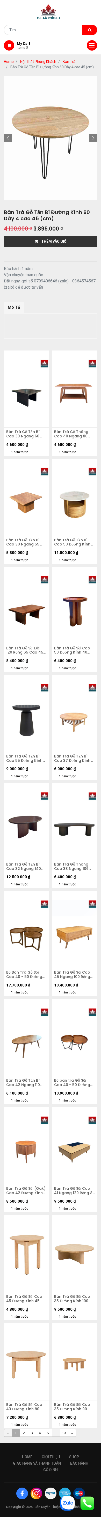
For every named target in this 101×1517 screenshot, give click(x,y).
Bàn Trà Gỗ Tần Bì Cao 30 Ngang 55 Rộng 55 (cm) (23, 542)
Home (9, 62)
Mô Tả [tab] (14, 307)
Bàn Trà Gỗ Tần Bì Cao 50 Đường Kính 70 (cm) (72, 542)
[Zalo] (67, 1502)
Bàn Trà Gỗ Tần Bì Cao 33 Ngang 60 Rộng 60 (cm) (23, 434)
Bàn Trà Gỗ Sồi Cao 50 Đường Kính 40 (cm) (72, 650)
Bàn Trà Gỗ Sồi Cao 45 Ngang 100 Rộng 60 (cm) (72, 974)
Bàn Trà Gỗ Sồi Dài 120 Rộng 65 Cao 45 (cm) (24, 650)
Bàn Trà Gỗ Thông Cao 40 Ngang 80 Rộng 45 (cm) (71, 434)
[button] (8, 138)
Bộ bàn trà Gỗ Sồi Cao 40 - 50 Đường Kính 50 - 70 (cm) (72, 1082)
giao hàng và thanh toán (37, 1463)
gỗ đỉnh (50, 1470)
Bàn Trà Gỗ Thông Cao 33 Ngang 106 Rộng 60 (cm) (71, 866)
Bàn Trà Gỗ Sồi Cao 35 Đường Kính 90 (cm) (72, 1406)
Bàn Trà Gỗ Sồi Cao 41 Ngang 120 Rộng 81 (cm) (74, 1190)
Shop (74, 1457)
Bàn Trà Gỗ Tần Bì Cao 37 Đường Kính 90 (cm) (72, 758)
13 (64, 1433)
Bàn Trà (69, 62)
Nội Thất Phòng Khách (38, 62)
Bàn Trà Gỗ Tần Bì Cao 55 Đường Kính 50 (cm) (24, 758)
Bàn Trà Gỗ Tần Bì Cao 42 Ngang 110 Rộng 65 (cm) (23, 1082)
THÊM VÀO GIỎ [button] (52, 241)
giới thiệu (51, 1457)
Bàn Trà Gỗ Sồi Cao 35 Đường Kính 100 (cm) (72, 1298)
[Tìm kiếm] (89, 30)
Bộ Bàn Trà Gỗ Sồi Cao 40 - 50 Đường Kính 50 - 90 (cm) (24, 974)
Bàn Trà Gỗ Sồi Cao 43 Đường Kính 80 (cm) (24, 1406)
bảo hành (79, 1463)
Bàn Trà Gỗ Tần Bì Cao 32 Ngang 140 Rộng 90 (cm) (23, 866)
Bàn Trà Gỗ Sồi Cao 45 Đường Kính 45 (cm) (24, 1298)
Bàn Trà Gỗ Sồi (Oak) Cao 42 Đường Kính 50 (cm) (26, 1190)
